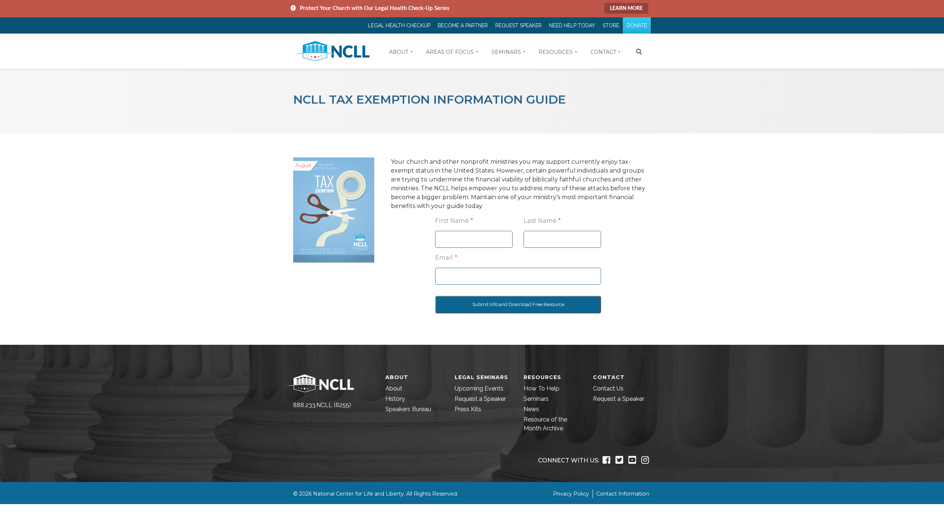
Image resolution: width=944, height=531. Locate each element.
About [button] (398, 52)
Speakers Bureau (408, 409)
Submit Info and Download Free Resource (518, 304)
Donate (637, 25)
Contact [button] (603, 52)
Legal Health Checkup (399, 25)
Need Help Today (572, 25)
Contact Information (622, 493)
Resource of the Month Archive (545, 424)
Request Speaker (518, 25)
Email (444, 257)
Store (611, 25)
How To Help (541, 388)
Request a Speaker (480, 398)
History (395, 398)
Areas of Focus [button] (450, 52)
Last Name (540, 220)
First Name (452, 220)
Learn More (626, 8)
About (393, 388)
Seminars (536, 398)
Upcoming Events (479, 388)
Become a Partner (463, 25)
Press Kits (468, 409)
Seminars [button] (506, 52)
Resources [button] (555, 52)
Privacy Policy (571, 493)
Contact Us (608, 388)
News (531, 409)
